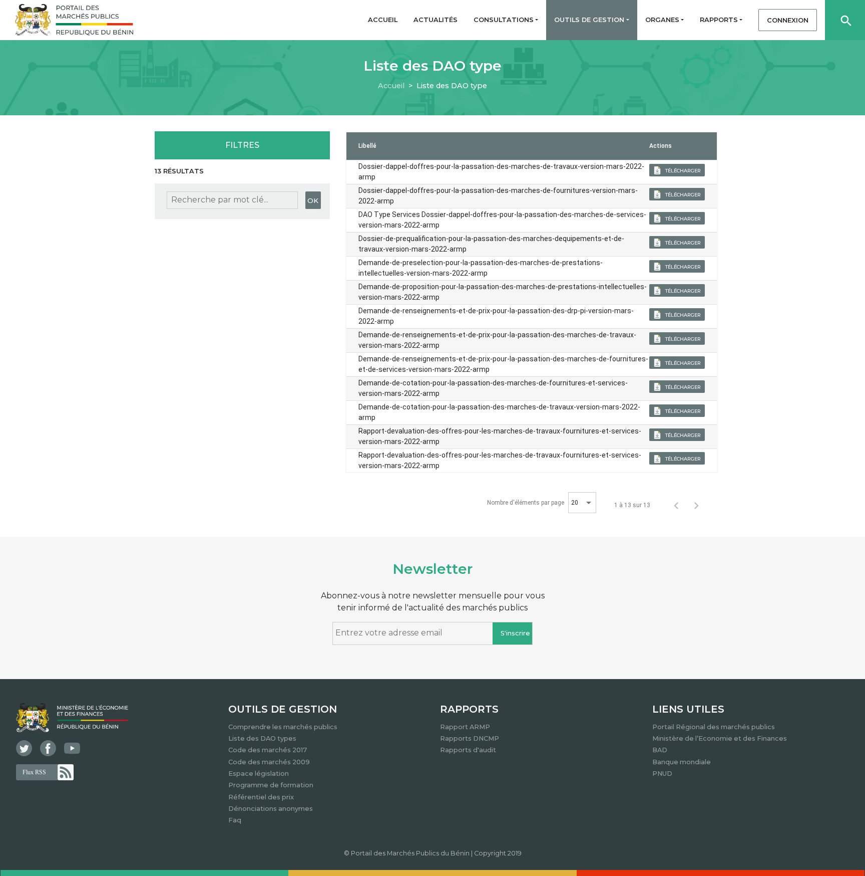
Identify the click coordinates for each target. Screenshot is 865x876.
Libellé (367, 145)
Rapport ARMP (465, 727)
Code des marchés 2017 (267, 750)
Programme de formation (270, 785)
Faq (234, 820)
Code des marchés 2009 (269, 762)
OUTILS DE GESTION (282, 709)
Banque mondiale (681, 762)
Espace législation (258, 773)
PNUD (662, 773)
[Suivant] (696, 505)
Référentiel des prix (261, 797)
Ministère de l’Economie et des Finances (719, 738)
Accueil (391, 85)
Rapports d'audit (468, 750)
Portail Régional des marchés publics (713, 727)
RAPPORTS (469, 709)
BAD (659, 750)
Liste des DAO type (451, 85)
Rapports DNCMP (469, 738)
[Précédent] (676, 505)
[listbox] (582, 503)
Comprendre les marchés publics (282, 727)
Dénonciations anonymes (270, 808)
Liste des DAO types (262, 738)
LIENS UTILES (688, 709)
